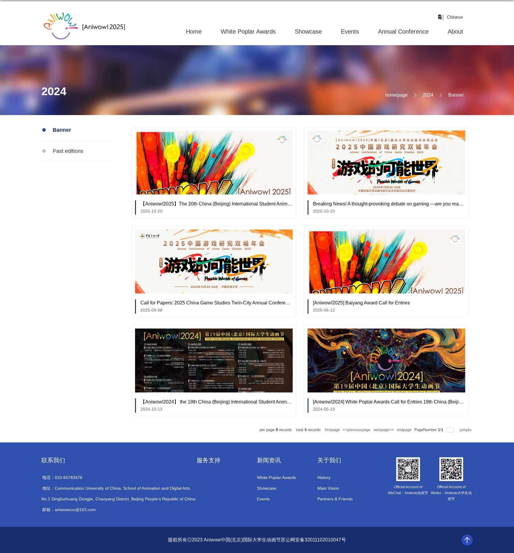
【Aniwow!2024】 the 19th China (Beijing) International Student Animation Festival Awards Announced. (249, 401)
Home (194, 31)
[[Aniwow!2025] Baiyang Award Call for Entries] (386, 234)
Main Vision (328, 488)
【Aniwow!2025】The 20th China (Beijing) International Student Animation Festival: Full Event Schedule (250, 203)
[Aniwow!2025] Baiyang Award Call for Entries (361, 302)
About (455, 31)
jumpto (466, 430)
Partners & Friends (335, 499)
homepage (396, 95)
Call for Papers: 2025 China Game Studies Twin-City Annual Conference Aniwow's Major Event (240, 302)
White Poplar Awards (248, 31)
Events (350, 31)
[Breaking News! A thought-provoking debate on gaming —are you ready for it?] (386, 135)
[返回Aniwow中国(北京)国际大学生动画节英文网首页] (83, 14)
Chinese (455, 17)
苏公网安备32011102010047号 (313, 539)
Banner (456, 95)
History (323, 477)
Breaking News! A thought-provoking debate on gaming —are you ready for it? (395, 203)
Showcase (308, 31)
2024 (428, 95)
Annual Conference (403, 31)
